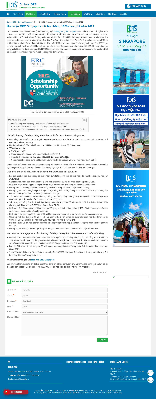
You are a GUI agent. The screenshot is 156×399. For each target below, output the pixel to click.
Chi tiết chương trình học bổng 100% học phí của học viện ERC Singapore (39, 124)
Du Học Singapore (25, 22)
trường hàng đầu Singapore (66, 31)
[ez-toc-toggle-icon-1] (83, 120)
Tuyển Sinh (43, 14)
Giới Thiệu (18, 14)
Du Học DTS (28, 4)
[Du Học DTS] (12, 5)
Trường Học (59, 14)
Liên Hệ (123, 14)
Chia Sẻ (99, 14)
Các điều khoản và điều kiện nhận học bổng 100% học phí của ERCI (40, 126)
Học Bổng (74, 14)
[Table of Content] (84, 120)
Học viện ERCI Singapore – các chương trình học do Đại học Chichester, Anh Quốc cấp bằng (50, 129)
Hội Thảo (112, 14)
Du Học (29, 14)
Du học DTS (11, 22)
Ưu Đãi (87, 14)
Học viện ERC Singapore (42, 260)
